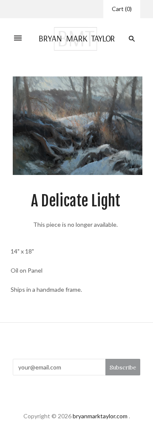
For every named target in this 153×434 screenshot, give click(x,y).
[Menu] (18, 39)
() (122, 8)
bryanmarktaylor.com (100, 416)
